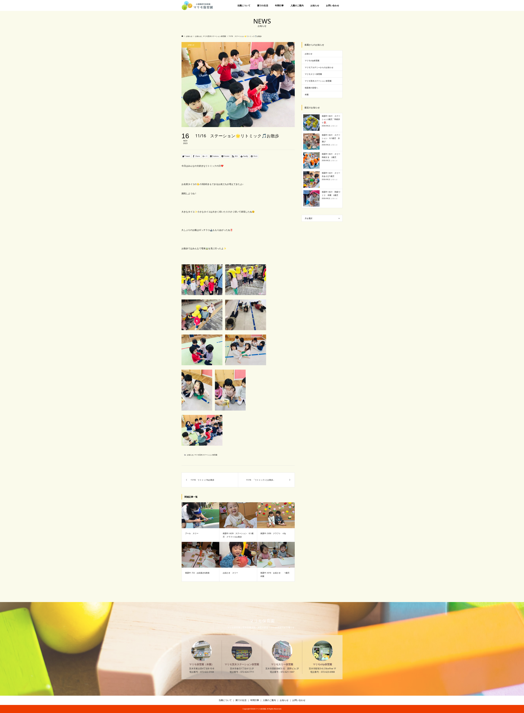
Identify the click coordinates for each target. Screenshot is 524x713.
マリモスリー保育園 (313, 74)
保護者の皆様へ (311, 87)
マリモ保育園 (262, 621)
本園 (307, 94)
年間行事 (279, 5)
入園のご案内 (297, 5)
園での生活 (262, 5)
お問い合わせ (332, 5)
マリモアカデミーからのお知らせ (319, 67)
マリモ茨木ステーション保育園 (205, 455)
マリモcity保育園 (312, 60)
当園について (243, 5)
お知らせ (314, 5)
